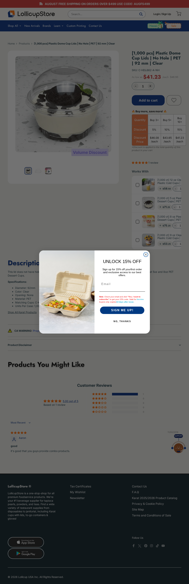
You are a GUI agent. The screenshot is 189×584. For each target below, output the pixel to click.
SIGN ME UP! (122, 310)
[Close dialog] (146, 254)
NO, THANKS (122, 321)
